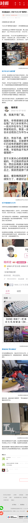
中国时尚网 (6, 500)
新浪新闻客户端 (17, 497)
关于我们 (14, 504)
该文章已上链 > (14, 15)
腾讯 (11, 497)
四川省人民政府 (7, 494)
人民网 (14, 494)
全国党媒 (21, 494)
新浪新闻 (25, 497)
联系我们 (22, 504)
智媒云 (12, 500)
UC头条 (5, 497)
